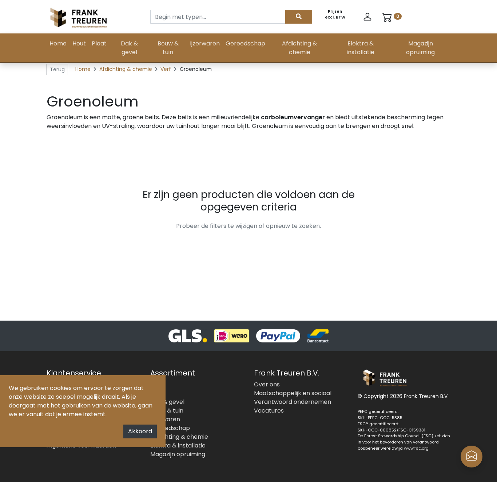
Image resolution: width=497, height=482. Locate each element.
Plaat (99, 43)
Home (58, 43)
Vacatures (269, 410)
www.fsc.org (416, 448)
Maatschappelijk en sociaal (292, 393)
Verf (166, 69)
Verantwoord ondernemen (292, 402)
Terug (57, 69)
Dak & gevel (129, 47)
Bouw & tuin (168, 47)
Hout (79, 43)
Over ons (267, 384)
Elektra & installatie (360, 47)
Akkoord (140, 431)
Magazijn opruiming (420, 47)
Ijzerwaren (205, 43)
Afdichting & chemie (299, 47)
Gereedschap (245, 43)
